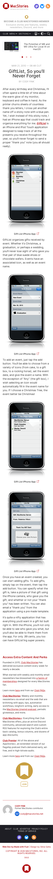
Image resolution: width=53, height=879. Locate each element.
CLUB (5, 34)
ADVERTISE (25, 829)
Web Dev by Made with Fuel (15, 847)
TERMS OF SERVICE (27, 831)
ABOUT (8, 829)
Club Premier (10, 740)
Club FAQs (39, 690)
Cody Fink (20, 806)
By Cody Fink (26, 81)
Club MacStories (29, 662)
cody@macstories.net (31, 813)
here (17, 690)
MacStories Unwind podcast (21, 709)
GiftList (41, 123)
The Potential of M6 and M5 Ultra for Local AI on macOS (37, 47)
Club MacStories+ (12, 718)
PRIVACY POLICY (40, 829)
